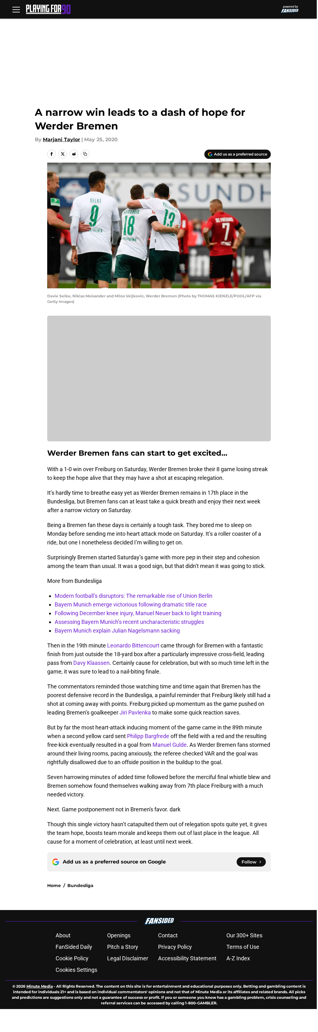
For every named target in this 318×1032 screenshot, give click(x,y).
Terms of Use (242, 947)
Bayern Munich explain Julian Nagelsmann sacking (117, 630)
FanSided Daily (74, 947)
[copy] (85, 154)
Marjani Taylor (61, 139)
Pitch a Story (122, 947)
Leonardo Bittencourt (133, 645)
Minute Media (39, 986)
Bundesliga (80, 885)
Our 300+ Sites (244, 935)
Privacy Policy (175, 947)
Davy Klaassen (91, 663)
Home (54, 885)
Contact (168, 935)
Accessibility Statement (187, 958)
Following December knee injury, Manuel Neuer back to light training (138, 613)
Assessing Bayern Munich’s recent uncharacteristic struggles (129, 622)
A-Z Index (238, 958)
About (63, 935)
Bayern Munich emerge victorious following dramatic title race (131, 604)
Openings (118, 935)
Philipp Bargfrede (148, 736)
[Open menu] (16, 9)
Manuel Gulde (169, 744)
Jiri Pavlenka (135, 712)
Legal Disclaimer (127, 958)
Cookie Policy (72, 958)
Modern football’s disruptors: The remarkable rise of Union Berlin (133, 596)
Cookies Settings (76, 970)
